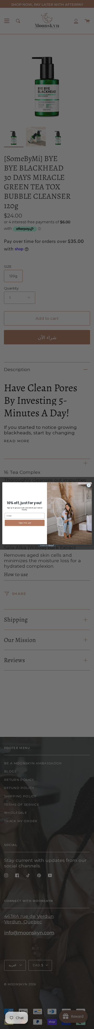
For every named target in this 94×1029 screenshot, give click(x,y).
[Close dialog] (89, 485)
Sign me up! (25, 522)
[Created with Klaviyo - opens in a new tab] (47, 545)
